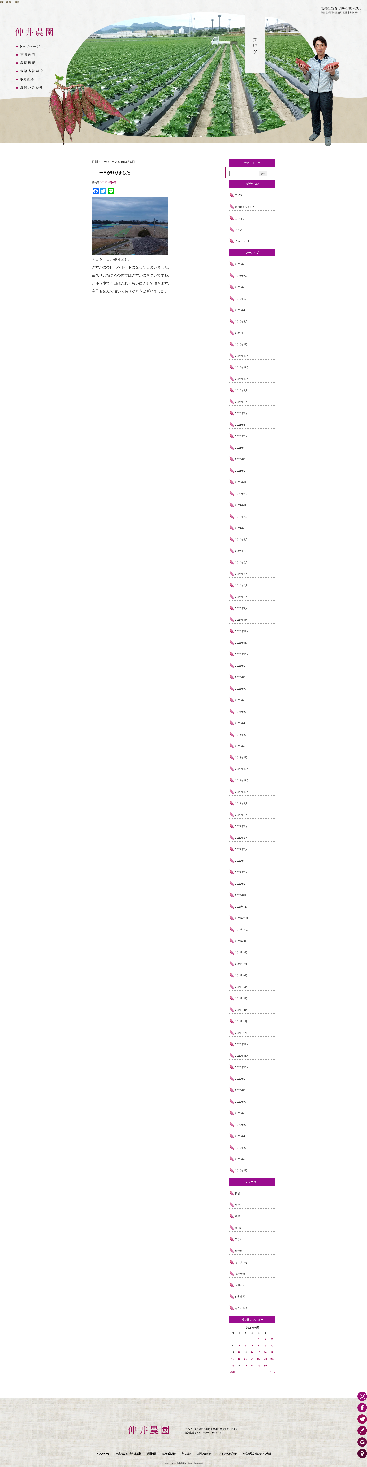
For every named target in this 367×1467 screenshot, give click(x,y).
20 (245, 1358)
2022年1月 (241, 895)
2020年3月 (241, 1147)
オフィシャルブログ (227, 1453)
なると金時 (241, 1308)
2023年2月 (241, 745)
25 (232, 1365)
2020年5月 (241, 1124)
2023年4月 (241, 723)
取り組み (31, 79)
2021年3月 (241, 1009)
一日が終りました (114, 172)
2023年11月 (241, 642)
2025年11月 (241, 367)
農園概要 (31, 63)
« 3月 (232, 1372)
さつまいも (241, 1262)
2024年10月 (242, 516)
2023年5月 (241, 711)
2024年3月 (241, 596)
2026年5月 (241, 298)
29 (258, 1365)
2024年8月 (241, 539)
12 (239, 1352)
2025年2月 (241, 470)
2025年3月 (241, 459)
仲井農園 (240, 1296)
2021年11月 (241, 918)
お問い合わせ (31, 88)
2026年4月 (241, 309)
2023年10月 (242, 654)
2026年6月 (241, 287)
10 (272, 1345)
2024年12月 (242, 493)
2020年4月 (241, 1136)
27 (245, 1365)
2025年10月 (242, 378)
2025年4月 (241, 447)
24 (272, 1358)
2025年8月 (241, 401)
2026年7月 (241, 275)
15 (258, 1352)
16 (265, 1352)
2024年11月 (241, 505)
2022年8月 (241, 814)
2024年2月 (241, 608)
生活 (237, 1204)
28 (252, 1365)
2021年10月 (241, 929)
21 (252, 1358)
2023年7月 (241, 688)
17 (272, 1352)
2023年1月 (241, 757)
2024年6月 (241, 562)
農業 (237, 1216)
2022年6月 (241, 837)
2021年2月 (241, 1021)
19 (239, 1358)
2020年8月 (241, 1090)
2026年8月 (241, 264)
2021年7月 (241, 963)
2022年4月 (241, 860)
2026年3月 (241, 321)
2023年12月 (242, 631)
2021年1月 (241, 1032)
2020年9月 (241, 1078)
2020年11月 (241, 1055)
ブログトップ (252, 163)
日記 (237, 1193)
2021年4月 (241, 998)
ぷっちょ (240, 218)
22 (258, 1358)
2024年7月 (241, 550)
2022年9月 (241, 803)
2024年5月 (241, 573)
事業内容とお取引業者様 (31, 55)
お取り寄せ (241, 1285)
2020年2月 (241, 1158)
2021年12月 (241, 906)
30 (265, 1365)
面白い (239, 1227)
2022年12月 (242, 768)
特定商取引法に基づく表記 (257, 1453)
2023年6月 (241, 700)
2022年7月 (241, 826)
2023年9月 (241, 665)
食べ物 (239, 1250)
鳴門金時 (240, 1273)
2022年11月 (241, 780)
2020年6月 (241, 1113)
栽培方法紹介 (31, 71)
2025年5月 (241, 436)
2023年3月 (241, 734)
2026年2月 (241, 332)
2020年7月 (241, 1101)
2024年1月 (241, 619)
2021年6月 (241, 975)
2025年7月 (241, 413)
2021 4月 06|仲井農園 (9, 2)
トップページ (31, 46)
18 (232, 1358)
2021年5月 (241, 986)
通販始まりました (245, 206)
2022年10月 (242, 791)
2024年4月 (241, 585)
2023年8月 (241, 677)
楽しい (239, 1239)
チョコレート (242, 241)
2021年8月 (241, 952)
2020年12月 (242, 1044)
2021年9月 (241, 940)
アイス (239, 195)
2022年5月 (241, 849)
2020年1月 (241, 1170)
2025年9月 (241, 390)
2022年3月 (241, 872)
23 (265, 1358)
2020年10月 (242, 1067)
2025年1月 (241, 482)
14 (252, 1352)
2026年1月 (241, 344)
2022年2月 (241, 883)
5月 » (272, 1372)
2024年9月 (241, 527)
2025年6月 (241, 424)
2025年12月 (242, 355)
